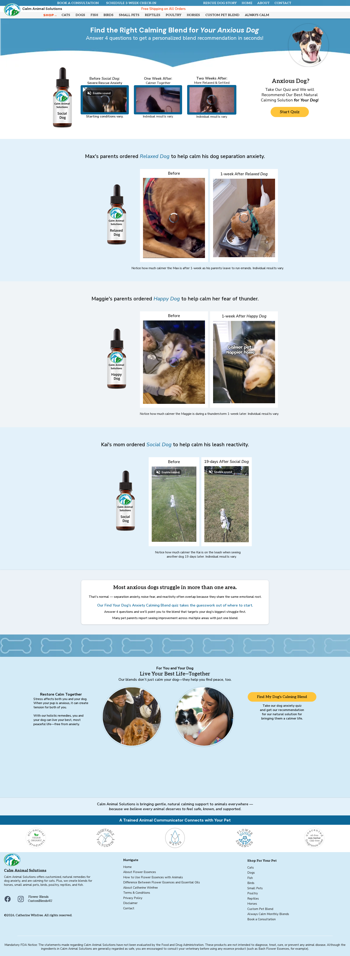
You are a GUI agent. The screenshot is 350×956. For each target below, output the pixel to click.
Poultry (252, 893)
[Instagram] (20, 899)
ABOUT (263, 3)
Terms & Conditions (136, 893)
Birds (250, 883)
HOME (247, 3)
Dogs (251, 873)
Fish (250, 878)
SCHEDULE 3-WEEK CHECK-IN (131, 3)
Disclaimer (130, 903)
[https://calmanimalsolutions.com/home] (16, 9)
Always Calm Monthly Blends (268, 914)
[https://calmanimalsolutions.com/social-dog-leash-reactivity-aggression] (52, 97)
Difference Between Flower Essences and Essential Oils (161, 882)
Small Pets (255, 888)
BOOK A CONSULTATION (78, 3)
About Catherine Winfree (140, 888)
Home (127, 867)
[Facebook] (7, 899)
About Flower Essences (139, 872)
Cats (250, 868)
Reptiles (253, 899)
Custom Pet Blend (260, 909)
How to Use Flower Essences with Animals (153, 877)
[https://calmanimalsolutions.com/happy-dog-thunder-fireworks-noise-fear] (101, 358)
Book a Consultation (261, 919)
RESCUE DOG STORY (220, 3)
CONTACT (282, 3)
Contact (128, 908)
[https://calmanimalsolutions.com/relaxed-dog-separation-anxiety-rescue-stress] (101, 214)
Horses (252, 904)
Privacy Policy (132, 898)
